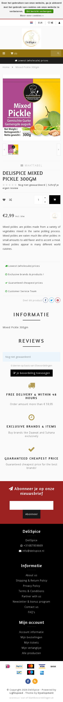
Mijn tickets (31, 642)
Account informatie (31, 632)
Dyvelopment (46, 692)
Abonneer (31, 514)
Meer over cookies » (32, 15)
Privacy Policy (31, 585)
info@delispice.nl (33, 550)
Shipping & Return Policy (31, 580)
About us (31, 575)
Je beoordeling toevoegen (33, 373)
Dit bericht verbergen (39, 11)
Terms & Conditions (31, 591)
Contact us (31, 607)
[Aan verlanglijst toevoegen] (4, 200)
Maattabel (33, 165)
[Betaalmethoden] (8, 666)
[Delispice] (55, 215)
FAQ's (31, 612)
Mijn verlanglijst (31, 647)
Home (6, 67)
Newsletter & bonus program (31, 601)
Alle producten (31, 653)
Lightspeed (16, 692)
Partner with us (31, 596)
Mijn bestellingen (31, 637)
